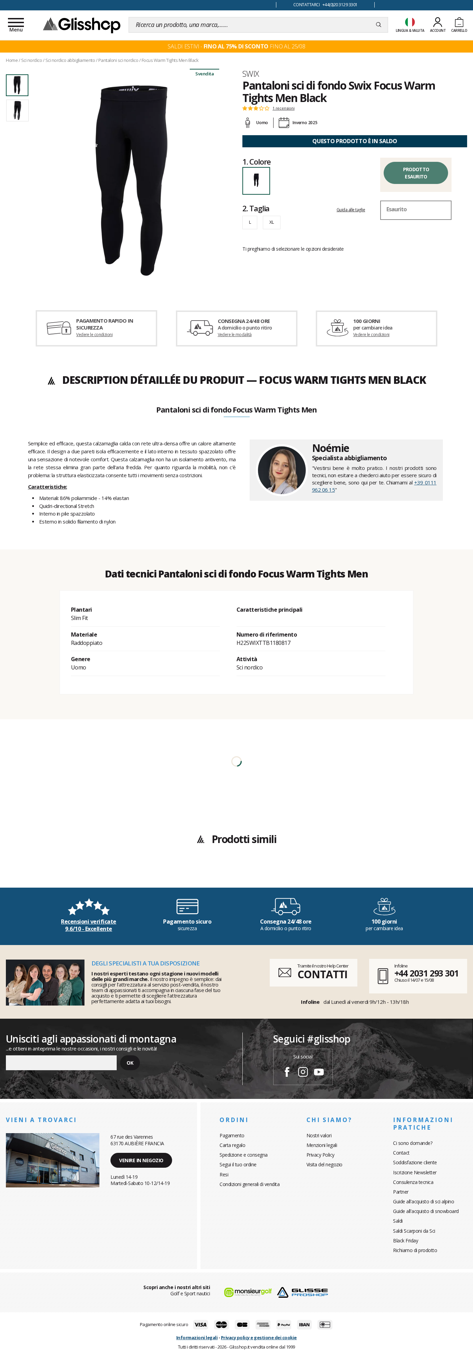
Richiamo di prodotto (415, 1250)
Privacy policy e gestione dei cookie (259, 1337)
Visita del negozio (324, 1164)
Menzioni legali (321, 1145)
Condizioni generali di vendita (249, 1184)
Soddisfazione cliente (415, 1162)
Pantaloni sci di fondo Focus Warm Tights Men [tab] (236, 410)
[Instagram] (303, 1073)
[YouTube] (319, 1073)
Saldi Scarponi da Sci (414, 1231)
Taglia (255, 208)
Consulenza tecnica (413, 1182)
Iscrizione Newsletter (415, 1172)
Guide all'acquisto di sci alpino (423, 1201)
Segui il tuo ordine (238, 1164)
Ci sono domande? (412, 1143)
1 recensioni (284, 108)
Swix (250, 73)
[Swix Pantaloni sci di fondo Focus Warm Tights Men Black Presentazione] (131, 180)
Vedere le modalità (235, 334)
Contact (401, 1152)
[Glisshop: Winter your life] (82, 25)
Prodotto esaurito (416, 173)
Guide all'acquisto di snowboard (426, 1211)
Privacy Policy (320, 1154)
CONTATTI (322, 974)
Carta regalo (232, 1145)
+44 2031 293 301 (426, 973)
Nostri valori (319, 1135)
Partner (401, 1191)
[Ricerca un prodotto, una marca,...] (378, 25)
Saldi (398, 1221)
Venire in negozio (141, 1160)
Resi (224, 1174)
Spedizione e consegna (244, 1154)
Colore (256, 161)
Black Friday (405, 1240)
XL (271, 222)
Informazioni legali (197, 1337)
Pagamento (232, 1135)
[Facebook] (287, 1073)
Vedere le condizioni (94, 334)
